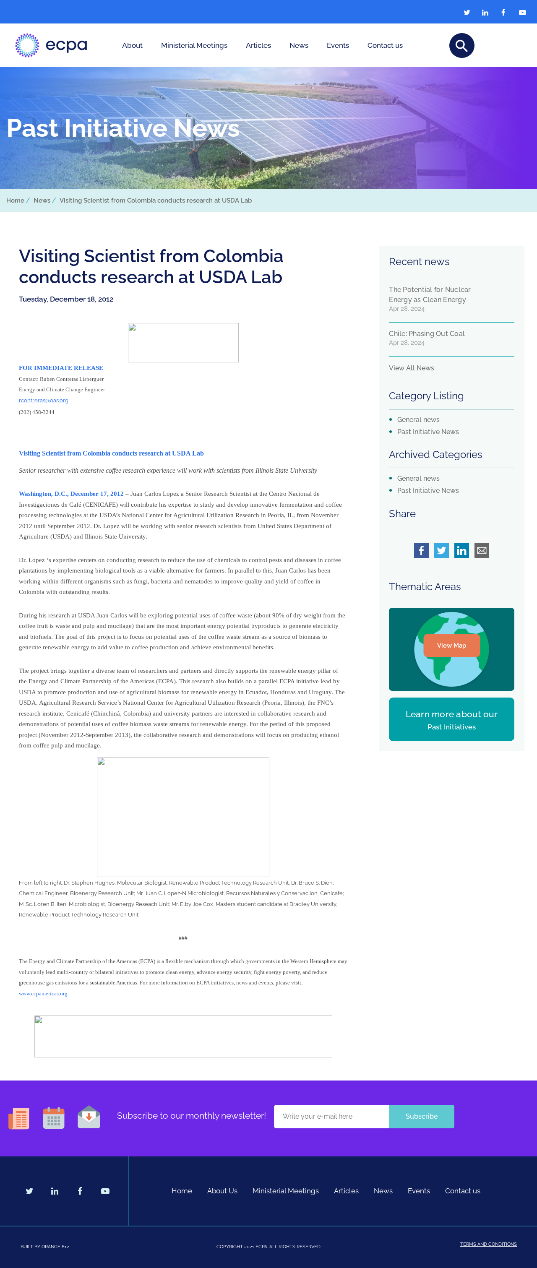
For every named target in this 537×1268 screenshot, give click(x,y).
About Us (222, 1191)
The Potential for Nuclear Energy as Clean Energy (430, 295)
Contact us (385, 45)
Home (15, 200)
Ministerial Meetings (194, 45)
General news (418, 420)
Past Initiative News (428, 432)
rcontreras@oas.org (43, 400)
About (132, 45)
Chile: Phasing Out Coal (427, 334)
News (298, 45)
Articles (258, 45)
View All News (411, 368)
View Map (451, 645)
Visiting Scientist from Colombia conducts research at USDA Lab (156, 200)
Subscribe (422, 1116)
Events (338, 45)
